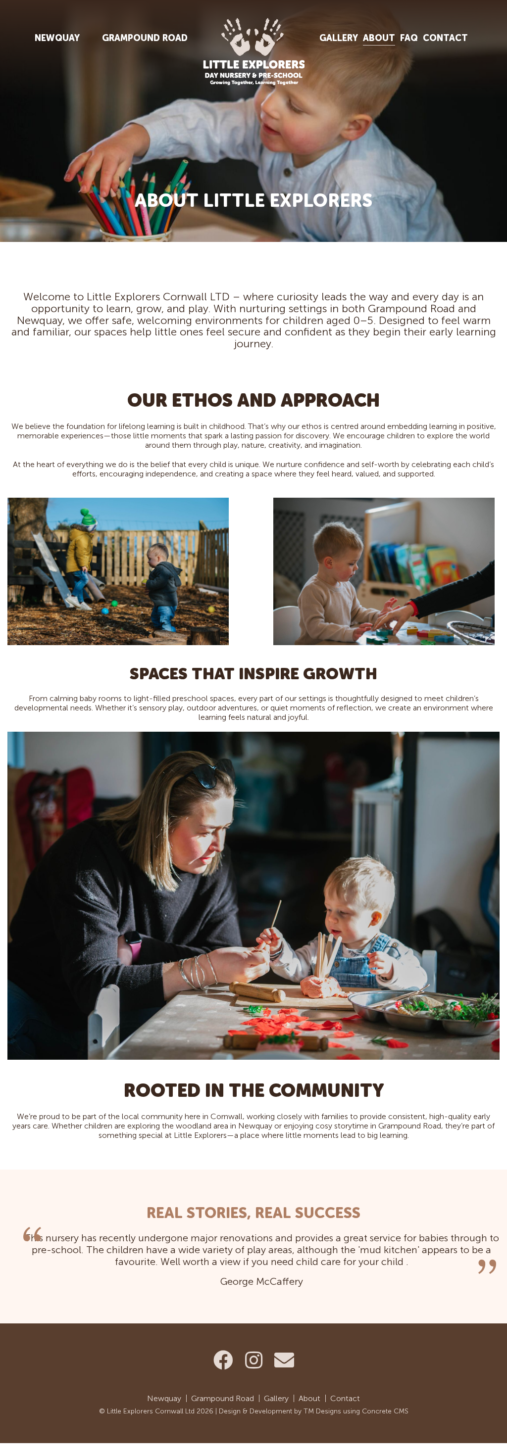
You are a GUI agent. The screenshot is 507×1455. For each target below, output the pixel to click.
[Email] (284, 1360)
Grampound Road (145, 38)
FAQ (409, 38)
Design (230, 1411)
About (379, 38)
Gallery (338, 38)
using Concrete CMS (375, 1411)
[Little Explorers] (253, 47)
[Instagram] (253, 1360)
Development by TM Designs (295, 1411)
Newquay (57, 38)
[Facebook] (223, 1360)
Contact (445, 38)
